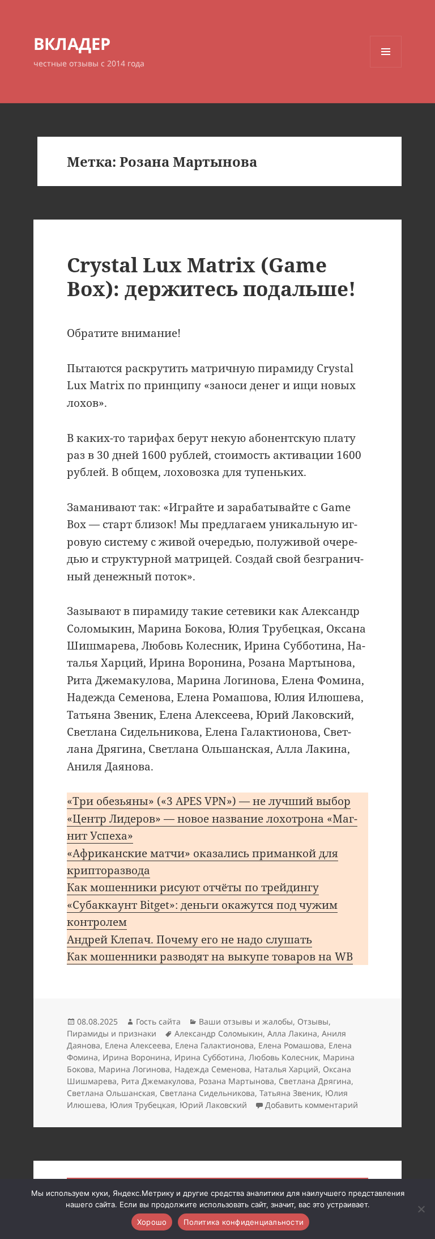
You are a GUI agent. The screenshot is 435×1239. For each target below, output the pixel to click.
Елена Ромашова (291, 1045)
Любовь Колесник (283, 1057)
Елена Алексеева (137, 1045)
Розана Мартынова (236, 1081)
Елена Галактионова (214, 1045)
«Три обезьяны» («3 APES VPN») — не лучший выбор (209, 801)
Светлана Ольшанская (111, 1093)
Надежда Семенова (212, 1069)
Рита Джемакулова (157, 1081)
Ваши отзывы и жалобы (246, 1021)
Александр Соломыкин (218, 1033)
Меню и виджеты (386, 67)
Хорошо (152, 1222)
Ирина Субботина (209, 1057)
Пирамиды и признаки (111, 1033)
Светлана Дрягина (315, 1081)
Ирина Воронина (136, 1057)
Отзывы (313, 1021)
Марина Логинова (134, 1069)
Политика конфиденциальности (244, 1222)
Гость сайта (158, 1021)
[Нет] (421, 1209)
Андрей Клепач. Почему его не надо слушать (189, 939)
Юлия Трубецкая (142, 1104)
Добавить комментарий (311, 1104)
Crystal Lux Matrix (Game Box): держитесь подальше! (211, 276)
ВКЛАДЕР (71, 43)
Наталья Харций (286, 1069)
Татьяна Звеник (290, 1093)
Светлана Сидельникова (207, 1093)
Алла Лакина (292, 1033)
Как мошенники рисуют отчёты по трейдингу (193, 887)
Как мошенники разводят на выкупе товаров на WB (210, 956)
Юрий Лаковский (213, 1104)
